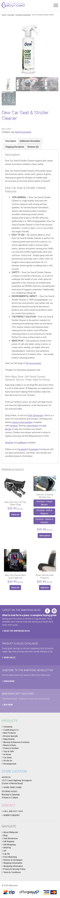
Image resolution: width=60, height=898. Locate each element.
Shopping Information (13, 866)
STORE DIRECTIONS (12, 787)
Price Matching (10, 857)
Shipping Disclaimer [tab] (14, 146)
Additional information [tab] (30, 140)
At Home (7, 754)
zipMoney (22, 442)
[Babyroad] (13, 6)
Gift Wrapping (9, 844)
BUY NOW (8, 704)
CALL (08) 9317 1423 (13, 811)
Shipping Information (12, 863)
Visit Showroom (10, 838)
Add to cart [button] (15, 514)
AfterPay (9, 442)
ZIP (4, 850)
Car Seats (10, 15)
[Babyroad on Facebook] (47, 610)
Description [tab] (10, 140)
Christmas (7, 726)
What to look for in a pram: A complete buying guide (29, 615)
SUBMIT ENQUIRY (11, 815)
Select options (44, 535)
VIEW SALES (9, 657)
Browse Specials (10, 736)
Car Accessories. (34, 363)
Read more (45, 587)
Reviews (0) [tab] (33, 146)
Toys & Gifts (8, 751)
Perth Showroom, (36, 415)
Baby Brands (9, 739)
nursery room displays (22, 422)
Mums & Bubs (9, 745)
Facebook (22, 449)
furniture (14, 425)
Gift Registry (8, 841)
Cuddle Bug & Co (11, 730)
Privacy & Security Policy (14, 869)
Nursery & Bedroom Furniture (16, 742)
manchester (32, 425)
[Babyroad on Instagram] (54, 610)
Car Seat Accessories (22, 15)
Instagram (34, 449)
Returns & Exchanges (12, 860)
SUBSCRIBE (9, 681)
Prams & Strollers (11, 748)
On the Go (7, 760)
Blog (5, 835)
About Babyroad (10, 832)
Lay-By (6, 853)
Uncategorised (9, 763)
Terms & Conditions (12, 872)
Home (4, 15)
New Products (9, 733)
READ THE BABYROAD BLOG (17, 631)
